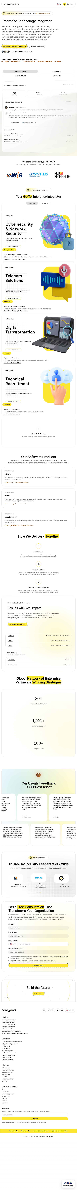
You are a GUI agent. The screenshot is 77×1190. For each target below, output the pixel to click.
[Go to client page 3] (39, 942)
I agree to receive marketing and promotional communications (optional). (33, 1011)
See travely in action (44, 13)
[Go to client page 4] (40, 942)
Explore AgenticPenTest (12, 525)
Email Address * (13, 982)
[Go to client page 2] (37, 942)
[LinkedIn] (44, 1060)
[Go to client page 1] (36, 942)
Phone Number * (13, 991)
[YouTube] (58, 1060)
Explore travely (9, 504)
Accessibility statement (41, 1181)
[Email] (62, 1060)
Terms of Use (13, 1181)
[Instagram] (53, 1060)
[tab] (20, 71)
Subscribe (35, 1169)
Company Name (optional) (16, 998)
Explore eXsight (9, 482)
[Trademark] (13, 4)
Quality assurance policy (60, 1181)
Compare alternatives (21, 482)
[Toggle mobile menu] (5, 4)
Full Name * (11, 974)
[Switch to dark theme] (64, 4)
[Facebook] (49, 1060)
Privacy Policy (26, 1181)
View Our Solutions (37, 46)
